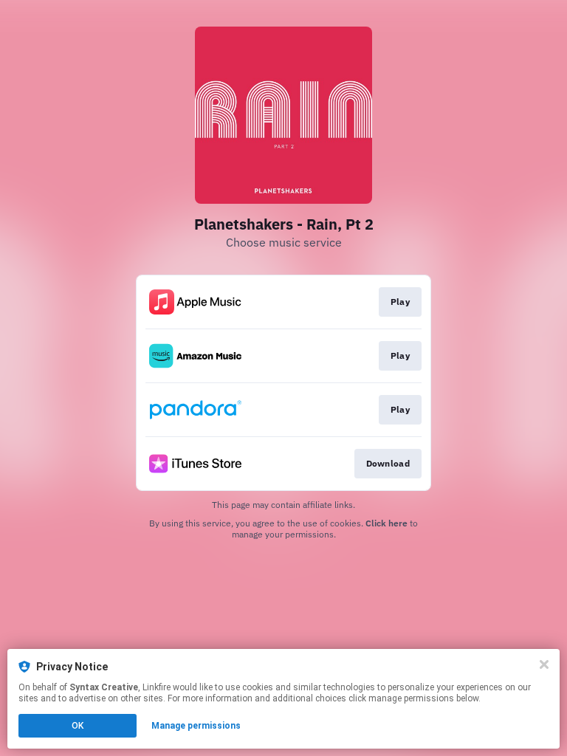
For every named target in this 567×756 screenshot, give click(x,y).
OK (77, 726)
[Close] (544, 664)
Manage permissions (196, 726)
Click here (386, 523)
